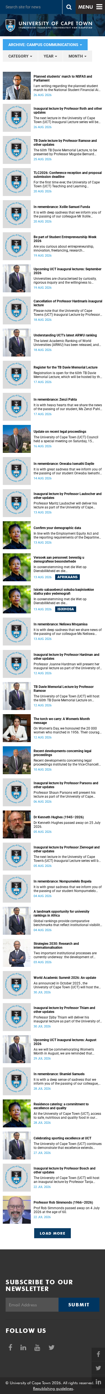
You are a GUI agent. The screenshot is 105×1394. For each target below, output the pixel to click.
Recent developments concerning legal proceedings (62, 753)
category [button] (18, 56)
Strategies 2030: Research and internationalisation (56, 946)
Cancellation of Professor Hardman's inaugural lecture (68, 303)
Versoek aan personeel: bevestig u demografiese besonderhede (59, 559)
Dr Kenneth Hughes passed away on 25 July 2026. (67, 825)
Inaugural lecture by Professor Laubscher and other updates (68, 496)
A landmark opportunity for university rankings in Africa (61, 913)
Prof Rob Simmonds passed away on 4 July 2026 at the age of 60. (67, 1210)
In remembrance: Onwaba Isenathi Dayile (64, 464)
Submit (79, 1304)
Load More (52, 1233)
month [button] (76, 56)
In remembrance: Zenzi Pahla (55, 399)
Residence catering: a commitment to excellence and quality (61, 1106)
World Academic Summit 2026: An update (65, 978)
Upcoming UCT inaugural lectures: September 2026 (67, 271)
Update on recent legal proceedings (60, 432)
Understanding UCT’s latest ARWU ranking (65, 335)
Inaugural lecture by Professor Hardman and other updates (66, 657)
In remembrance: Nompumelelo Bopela (62, 881)
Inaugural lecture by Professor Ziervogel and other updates (67, 849)
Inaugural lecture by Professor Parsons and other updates (66, 785)
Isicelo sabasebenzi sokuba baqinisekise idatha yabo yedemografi (64, 592)
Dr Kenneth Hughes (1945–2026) (59, 817)
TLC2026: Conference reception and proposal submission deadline (68, 175)
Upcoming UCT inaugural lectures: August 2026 (65, 1042)
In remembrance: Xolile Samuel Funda (62, 207)
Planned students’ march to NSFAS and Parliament (63, 78)
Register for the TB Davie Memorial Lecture (65, 367)
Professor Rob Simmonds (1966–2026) (63, 1202)
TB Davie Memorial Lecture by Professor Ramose (64, 689)
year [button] (49, 56)
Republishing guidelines (53, 1388)
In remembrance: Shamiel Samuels (59, 1074)
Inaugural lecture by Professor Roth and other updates (68, 110)
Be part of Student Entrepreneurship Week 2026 (65, 239)
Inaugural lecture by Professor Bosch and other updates (64, 1170)
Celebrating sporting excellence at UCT (62, 1138)
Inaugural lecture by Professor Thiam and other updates (64, 1010)
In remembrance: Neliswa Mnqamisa (60, 624)
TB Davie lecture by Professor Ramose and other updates (65, 143)
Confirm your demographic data (57, 528)
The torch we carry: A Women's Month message (62, 721)
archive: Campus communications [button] (43, 44)
